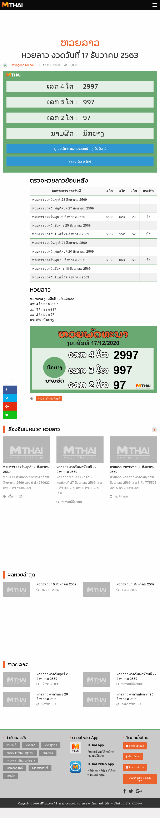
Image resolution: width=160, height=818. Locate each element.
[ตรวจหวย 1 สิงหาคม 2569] (96, 591)
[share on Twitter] (10, 398)
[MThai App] (75, 747)
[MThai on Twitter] (131, 790)
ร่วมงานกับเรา (136, 767)
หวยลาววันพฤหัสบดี (49, 398)
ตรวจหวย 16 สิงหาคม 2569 (56, 584)
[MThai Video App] (75, 766)
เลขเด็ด (10, 776)
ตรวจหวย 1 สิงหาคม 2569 (135, 584)
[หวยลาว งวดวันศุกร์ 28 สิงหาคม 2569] (26, 453)
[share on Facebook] (10, 390)
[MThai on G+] (139, 790)
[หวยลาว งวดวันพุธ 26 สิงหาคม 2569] (133, 453)
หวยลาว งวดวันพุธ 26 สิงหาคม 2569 (58, 216)
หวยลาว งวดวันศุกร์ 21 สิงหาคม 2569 (59, 242)
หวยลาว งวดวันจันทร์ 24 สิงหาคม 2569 (60, 234)
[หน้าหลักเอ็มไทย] (12, 4)
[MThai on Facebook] (124, 790)
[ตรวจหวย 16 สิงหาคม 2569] (16, 591)
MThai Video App (101, 763)
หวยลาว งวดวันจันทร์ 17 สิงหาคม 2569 (60, 277)
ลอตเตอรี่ (47, 753)
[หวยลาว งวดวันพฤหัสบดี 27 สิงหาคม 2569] (80, 453)
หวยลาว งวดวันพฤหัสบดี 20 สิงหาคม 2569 (63, 251)
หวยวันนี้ (11, 745)
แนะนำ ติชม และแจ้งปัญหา (140, 779)
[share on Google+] (10, 406)
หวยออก (30, 745)
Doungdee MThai (22, 65)
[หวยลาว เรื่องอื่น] (154, 429)
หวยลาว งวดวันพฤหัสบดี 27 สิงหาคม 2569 (63, 208)
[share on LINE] (10, 415)
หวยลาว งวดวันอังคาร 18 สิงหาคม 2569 (61, 268)
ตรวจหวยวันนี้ (40, 768)
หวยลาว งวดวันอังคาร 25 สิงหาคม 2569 (61, 225)
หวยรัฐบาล (51, 745)
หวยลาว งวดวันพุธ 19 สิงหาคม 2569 (58, 259)
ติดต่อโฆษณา (136, 745)
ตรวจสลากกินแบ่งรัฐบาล (20, 760)
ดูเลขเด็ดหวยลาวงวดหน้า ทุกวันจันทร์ (80, 148)
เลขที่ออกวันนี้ (14, 768)
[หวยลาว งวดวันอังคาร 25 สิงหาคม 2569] (96, 701)
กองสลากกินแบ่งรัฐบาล (19, 753)
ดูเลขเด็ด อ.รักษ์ (80, 161)
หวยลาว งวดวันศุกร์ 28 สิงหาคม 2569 (59, 199)
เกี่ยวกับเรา (134, 756)
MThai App (96, 744)
